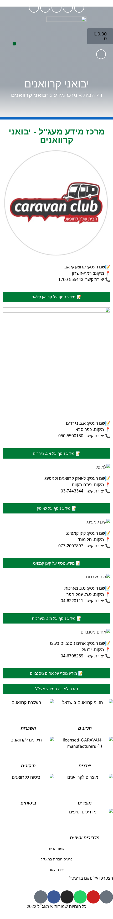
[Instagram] (45, 8)
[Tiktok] (79, 8)
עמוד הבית (56, 849)
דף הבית (92, 95)
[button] (14, 43)
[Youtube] (68, 8)
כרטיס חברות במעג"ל (57, 859)
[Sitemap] (40, 897)
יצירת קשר (56, 870)
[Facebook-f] (34, 8)
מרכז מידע (65, 95)
